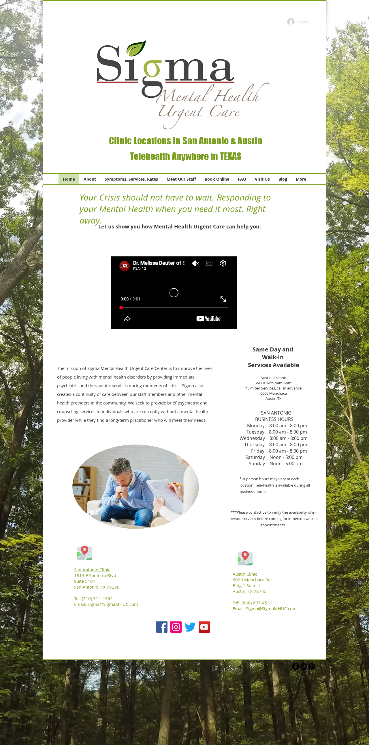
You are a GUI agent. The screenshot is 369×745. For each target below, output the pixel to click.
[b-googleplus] (311, 666)
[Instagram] (176, 627)
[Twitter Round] (303, 666)
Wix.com (145, 667)
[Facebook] (161, 627)
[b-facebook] (295, 666)
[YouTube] (204, 627)
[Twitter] (190, 627)
